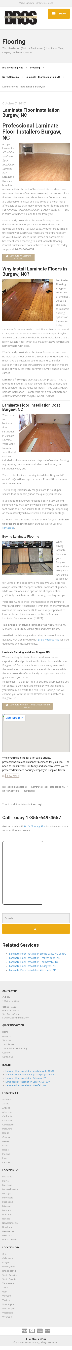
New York (7, 1235)
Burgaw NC (29, 790)
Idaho (5, 1145)
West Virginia (9, 1308)
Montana (7, 1210)
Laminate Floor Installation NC (48, 787)
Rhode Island (9, 1270)
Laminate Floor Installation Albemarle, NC (32, 970)
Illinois (5, 1149)
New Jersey (8, 1227)
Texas (5, 1287)
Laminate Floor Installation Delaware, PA (26, 1078)
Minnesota (7, 1197)
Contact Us (7, 1056)
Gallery (6, 1052)
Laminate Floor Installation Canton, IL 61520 (28, 1081)
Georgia (6, 1137)
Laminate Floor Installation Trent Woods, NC (34, 957)
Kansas (6, 1162)
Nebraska (7, 1214)
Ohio (4, 1253)
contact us (8, 527)
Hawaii (5, 1141)
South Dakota (9, 1279)
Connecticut (8, 1124)
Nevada (6, 1218)
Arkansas (7, 1112)
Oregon (6, 1262)
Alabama (6, 1099)
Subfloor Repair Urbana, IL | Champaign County (30, 1074)
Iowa (4, 1158)
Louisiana (7, 1176)
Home (5, 1031)
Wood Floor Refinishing (15, 1048)
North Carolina (10, 790)
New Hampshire (10, 1222)
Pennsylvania (9, 1266)
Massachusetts (10, 1189)
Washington (8, 1304)
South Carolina (9, 1274)
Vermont (6, 1295)
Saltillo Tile (9, 1044)
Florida (5, 1132)
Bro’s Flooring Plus (48, 639)
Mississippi (8, 1201)
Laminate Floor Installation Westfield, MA (26, 1085)
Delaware (7, 1128)
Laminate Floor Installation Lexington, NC (32, 966)
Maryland (7, 1185)
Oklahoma (7, 1258)
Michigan (6, 1193)
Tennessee (8, 1283)
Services (6, 1040)
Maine (5, 1180)
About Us (7, 1035)
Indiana (6, 1153)
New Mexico (8, 1231)
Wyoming (7, 1316)
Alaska (5, 1103)
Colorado (7, 1120)
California (7, 1116)
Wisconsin (7, 1312)
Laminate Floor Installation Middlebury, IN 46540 (30, 1070)
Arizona (6, 1107)
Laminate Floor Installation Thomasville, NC (33, 961)
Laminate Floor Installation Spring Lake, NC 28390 (37, 953)
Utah (4, 1291)
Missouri (6, 1206)
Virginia (6, 1300)
